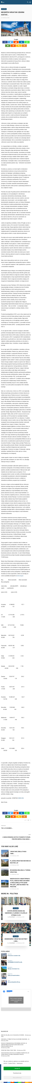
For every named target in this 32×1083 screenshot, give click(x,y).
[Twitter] (10, 42)
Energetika (10, 960)
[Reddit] (16, 42)
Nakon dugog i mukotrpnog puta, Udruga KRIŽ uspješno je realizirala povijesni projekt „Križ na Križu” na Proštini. (20, 882)
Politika (4, 9)
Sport (9, 980)
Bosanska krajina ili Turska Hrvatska (20, 871)
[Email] (7, 45)
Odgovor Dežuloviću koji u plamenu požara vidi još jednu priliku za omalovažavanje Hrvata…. (15, 1053)
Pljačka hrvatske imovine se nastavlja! (20, 862)
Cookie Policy (12, 1063)
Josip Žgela (12, 943)
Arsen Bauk (12, 917)
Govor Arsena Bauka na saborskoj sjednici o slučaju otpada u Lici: (16, 913)
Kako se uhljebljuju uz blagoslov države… (13, 1035)
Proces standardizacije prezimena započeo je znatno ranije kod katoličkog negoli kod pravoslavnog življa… (14, 1045)
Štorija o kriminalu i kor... (14, 968)
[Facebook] (5, 42)
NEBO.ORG (21, 798)
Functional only (17, 1073)
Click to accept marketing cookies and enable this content (16, 1000)
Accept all (17, 1068)
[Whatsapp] (27, 42)
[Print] (13, 45)
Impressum (20, 1063)
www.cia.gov (20, 575)
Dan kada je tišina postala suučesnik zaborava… (14, 1039)
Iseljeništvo (10, 973)
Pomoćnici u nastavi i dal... (14, 955)
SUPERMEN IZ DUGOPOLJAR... (15, 962)
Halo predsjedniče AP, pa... (14, 982)
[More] (24, 45)
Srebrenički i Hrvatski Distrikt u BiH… (16, 940)
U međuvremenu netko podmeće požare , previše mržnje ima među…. (17, 838)
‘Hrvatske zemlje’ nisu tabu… (18, 852)
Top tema (10, 954)
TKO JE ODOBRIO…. (7, 828)
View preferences (17, 1077)
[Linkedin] (21, 42)
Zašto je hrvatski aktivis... (14, 975)
